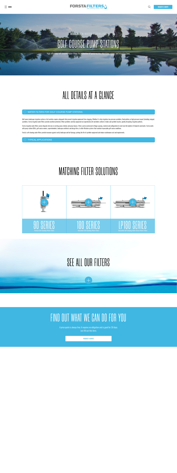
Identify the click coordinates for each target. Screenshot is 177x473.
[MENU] (6, 7)
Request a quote (88, 338)
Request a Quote (163, 7)
